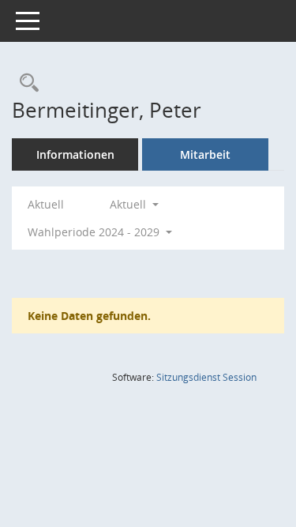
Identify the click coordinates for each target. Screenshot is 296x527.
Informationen (75, 154)
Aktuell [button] (129, 204)
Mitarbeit (205, 154)
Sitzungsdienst (206, 377)
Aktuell (46, 204)
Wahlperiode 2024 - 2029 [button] (95, 231)
